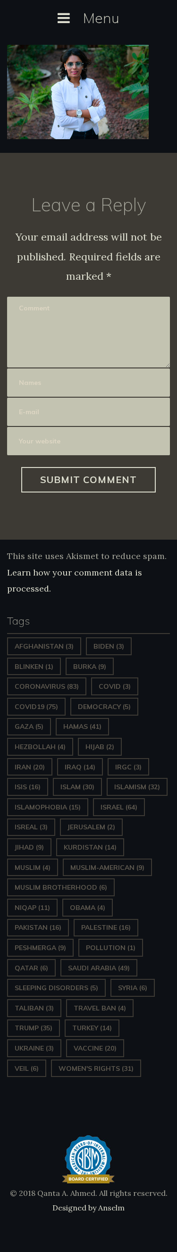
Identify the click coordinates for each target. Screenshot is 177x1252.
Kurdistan (90, 847)
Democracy (104, 706)
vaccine (95, 1048)
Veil (27, 1068)
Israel (119, 807)
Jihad (29, 847)
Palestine (106, 927)
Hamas (82, 726)
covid (115, 686)
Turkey (92, 1028)
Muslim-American (107, 867)
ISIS (28, 787)
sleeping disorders (56, 988)
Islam (77, 787)
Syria (132, 988)
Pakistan (38, 927)
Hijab (99, 747)
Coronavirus (47, 686)
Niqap (32, 907)
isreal (31, 827)
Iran (30, 767)
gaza (29, 726)
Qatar (31, 968)
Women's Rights (96, 1068)
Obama (87, 907)
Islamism (137, 787)
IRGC (128, 767)
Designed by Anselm (88, 1207)
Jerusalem (91, 827)
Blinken (34, 666)
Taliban (34, 1008)
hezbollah (40, 747)
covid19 (36, 706)
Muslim (33, 867)
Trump (33, 1028)
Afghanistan (44, 646)
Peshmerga (40, 947)
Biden (108, 646)
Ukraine (34, 1048)
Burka (89, 666)
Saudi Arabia (99, 968)
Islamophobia (48, 807)
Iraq (80, 767)
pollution (110, 947)
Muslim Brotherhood (61, 887)
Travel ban (100, 1008)
